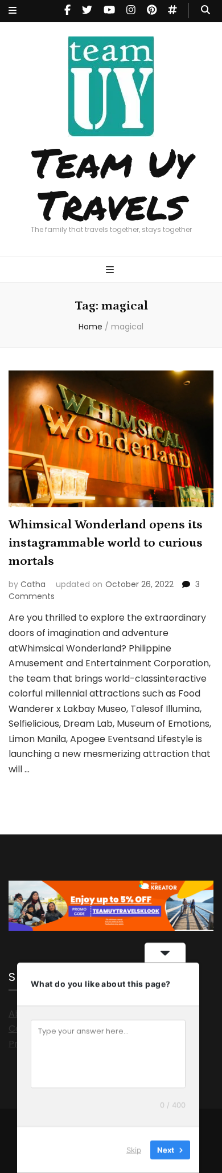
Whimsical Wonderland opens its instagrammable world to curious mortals (106, 543)
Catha (33, 584)
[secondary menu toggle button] (13, 11)
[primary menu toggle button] (111, 270)
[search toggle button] (205, 10)
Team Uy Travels (111, 183)
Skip (133, 1149)
